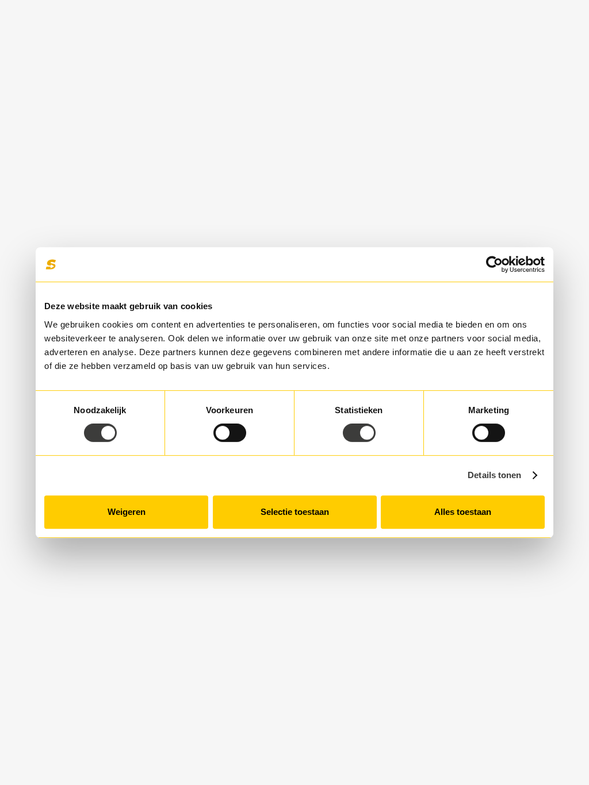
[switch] (229, 433)
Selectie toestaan (295, 512)
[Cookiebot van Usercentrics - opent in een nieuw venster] (494, 264)
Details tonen (494, 475)
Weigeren (127, 512)
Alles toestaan (462, 512)
